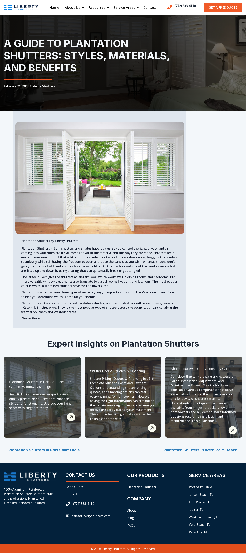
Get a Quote (75, 487)
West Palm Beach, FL (204, 517)
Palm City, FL (198, 532)
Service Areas (124, 7)
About (131, 510)
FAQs (131, 525)
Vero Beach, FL (199, 524)
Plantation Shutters (141, 487)
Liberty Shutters (43, 86)
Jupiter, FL (196, 509)
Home (54, 7)
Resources (97, 7)
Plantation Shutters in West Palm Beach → (202, 450)
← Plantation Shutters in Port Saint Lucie (42, 450)
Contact (149, 7)
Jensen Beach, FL (201, 494)
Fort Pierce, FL (199, 502)
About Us (72, 7)
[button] (83, 7)
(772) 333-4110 (185, 6)
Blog (130, 518)
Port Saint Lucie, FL (203, 487)
